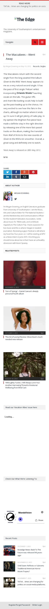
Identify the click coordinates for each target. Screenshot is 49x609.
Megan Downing (21, 193)
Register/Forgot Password (19, 605)
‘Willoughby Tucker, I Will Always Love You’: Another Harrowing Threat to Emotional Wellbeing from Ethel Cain (22, 385)
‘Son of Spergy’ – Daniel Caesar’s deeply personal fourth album (21, 292)
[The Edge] (25, 19)
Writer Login (37, 605)
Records (36, 66)
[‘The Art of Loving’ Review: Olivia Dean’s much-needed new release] (24, 320)
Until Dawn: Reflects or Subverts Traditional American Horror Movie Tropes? (31, 568)
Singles (43, 66)
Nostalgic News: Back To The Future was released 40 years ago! (30, 552)
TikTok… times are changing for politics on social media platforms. (31, 583)
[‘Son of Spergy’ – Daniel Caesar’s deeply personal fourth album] (24, 274)
